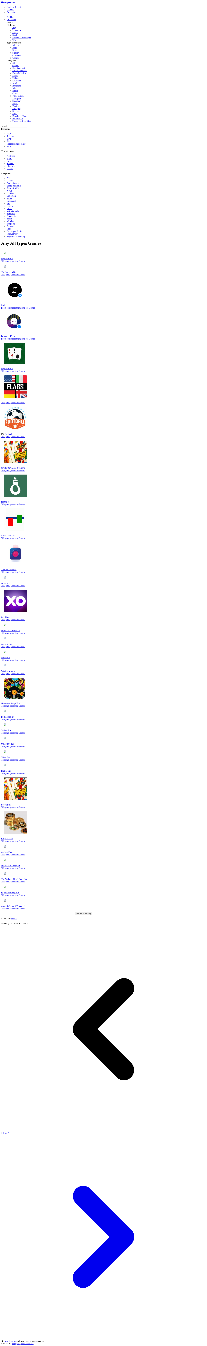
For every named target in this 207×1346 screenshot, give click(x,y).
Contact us (11, 12)
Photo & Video (19, 73)
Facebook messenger (21, 37)
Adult (14, 83)
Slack (14, 35)
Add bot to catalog (83, 914)
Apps (14, 48)
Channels (16, 55)
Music (15, 103)
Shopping (16, 108)
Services (16, 111)
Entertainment (18, 68)
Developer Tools (19, 116)
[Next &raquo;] (103, 1338)
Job (13, 88)
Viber (14, 40)
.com (9, 2)
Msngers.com (10, 1341)
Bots (14, 50)
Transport (16, 98)
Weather (16, 106)
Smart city (16, 101)
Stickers (15, 53)
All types (16, 45)
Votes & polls (18, 96)
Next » (14, 918)
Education (16, 80)
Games (15, 58)
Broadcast (16, 86)
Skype (15, 32)
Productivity (17, 118)
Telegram (16, 30)
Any (14, 27)
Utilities (15, 78)
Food (14, 113)
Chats (14, 93)
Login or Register (14, 7)
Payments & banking (21, 121)
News (15, 75)
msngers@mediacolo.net (23, 1343)
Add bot (10, 9)
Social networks (19, 70)
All (13, 63)
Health (15, 91)
